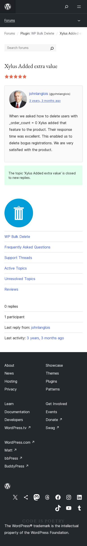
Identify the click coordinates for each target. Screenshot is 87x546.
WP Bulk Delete (42, 33)
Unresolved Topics (19, 278)
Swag (52, 427)
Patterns (53, 389)
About (9, 365)
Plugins (51, 381)
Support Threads (18, 257)
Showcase (54, 365)
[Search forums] (52, 47)
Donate (54, 419)
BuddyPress (16, 466)
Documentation (17, 412)
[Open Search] (66, 6)
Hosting (10, 381)
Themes (52, 373)
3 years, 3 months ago (45, 100)
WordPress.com (19, 442)
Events (51, 412)
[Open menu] (80, 6)
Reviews (11, 289)
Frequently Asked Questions (27, 247)
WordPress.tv (17, 427)
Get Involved (56, 403)
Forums (9, 20)
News (9, 373)
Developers (13, 419)
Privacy (10, 389)
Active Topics (15, 268)
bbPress (13, 458)
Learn (9, 403)
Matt (10, 450)
